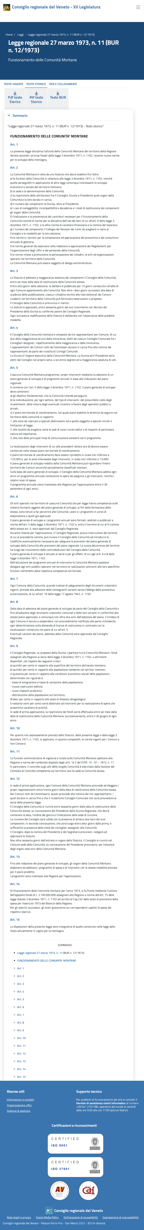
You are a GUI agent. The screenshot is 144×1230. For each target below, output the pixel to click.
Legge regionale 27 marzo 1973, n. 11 (40, 953)
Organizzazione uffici (19, 1105)
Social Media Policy (47, 1217)
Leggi (20, 34)
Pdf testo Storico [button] (15, 99)
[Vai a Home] (6, 7)
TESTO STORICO (36, 84)
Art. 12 (21, 1053)
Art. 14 (21, 1069)
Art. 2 (20, 976)
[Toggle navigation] (138, 7)
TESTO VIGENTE (13, 84)
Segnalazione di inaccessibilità (121, 1217)
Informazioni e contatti (20, 1100)
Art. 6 (20, 1007)
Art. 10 (21, 1038)
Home (9, 34)
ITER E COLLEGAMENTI (63, 84)
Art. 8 (20, 1022)
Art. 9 (20, 1030)
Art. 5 (20, 999)
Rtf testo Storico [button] (36, 99)
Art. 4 (20, 991)
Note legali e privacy (19, 1217)
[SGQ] (74, 1143)
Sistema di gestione (18, 1111)
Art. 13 (21, 1061)
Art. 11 (21, 1046)
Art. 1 (20, 968)
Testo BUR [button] (58, 97)
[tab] (65, 120)
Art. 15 (21, 1077)
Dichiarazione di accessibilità (81, 1217)
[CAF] (88, 1190)
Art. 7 (20, 1015)
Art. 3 (20, 984)
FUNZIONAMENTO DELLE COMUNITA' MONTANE (46, 960)
